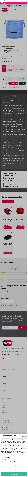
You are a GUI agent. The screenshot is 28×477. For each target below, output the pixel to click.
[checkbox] (5, 457)
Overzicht (24, 436)
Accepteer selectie (14, 470)
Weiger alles (14, 465)
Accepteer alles (14, 474)
